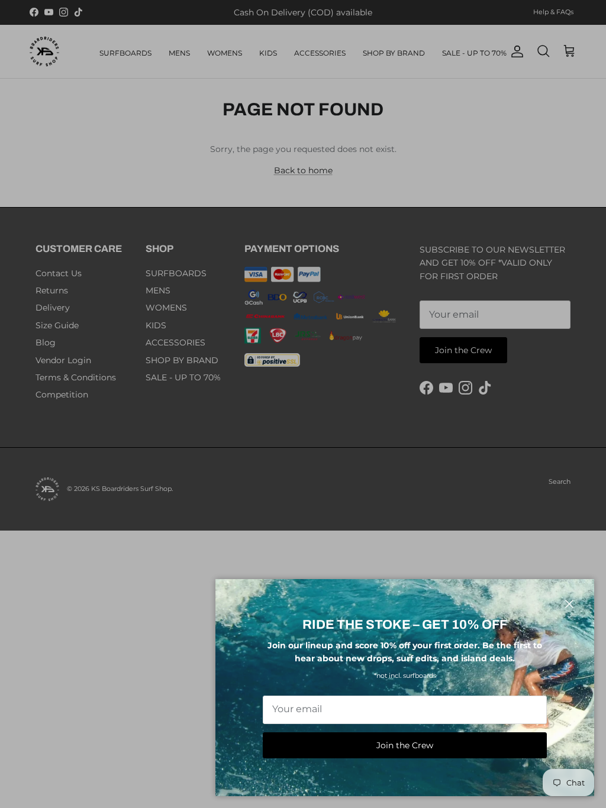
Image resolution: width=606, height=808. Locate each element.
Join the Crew (404, 745)
